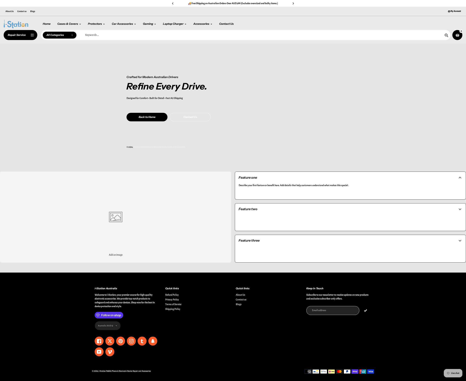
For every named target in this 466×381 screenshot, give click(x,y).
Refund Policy (172, 294)
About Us (9, 11)
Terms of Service (173, 304)
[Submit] (365, 310)
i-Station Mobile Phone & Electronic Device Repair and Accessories (159, 147)
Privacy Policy (172, 299)
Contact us (22, 11)
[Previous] (173, 3)
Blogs (32, 11)
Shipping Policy (172, 309)
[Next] (293, 3)
